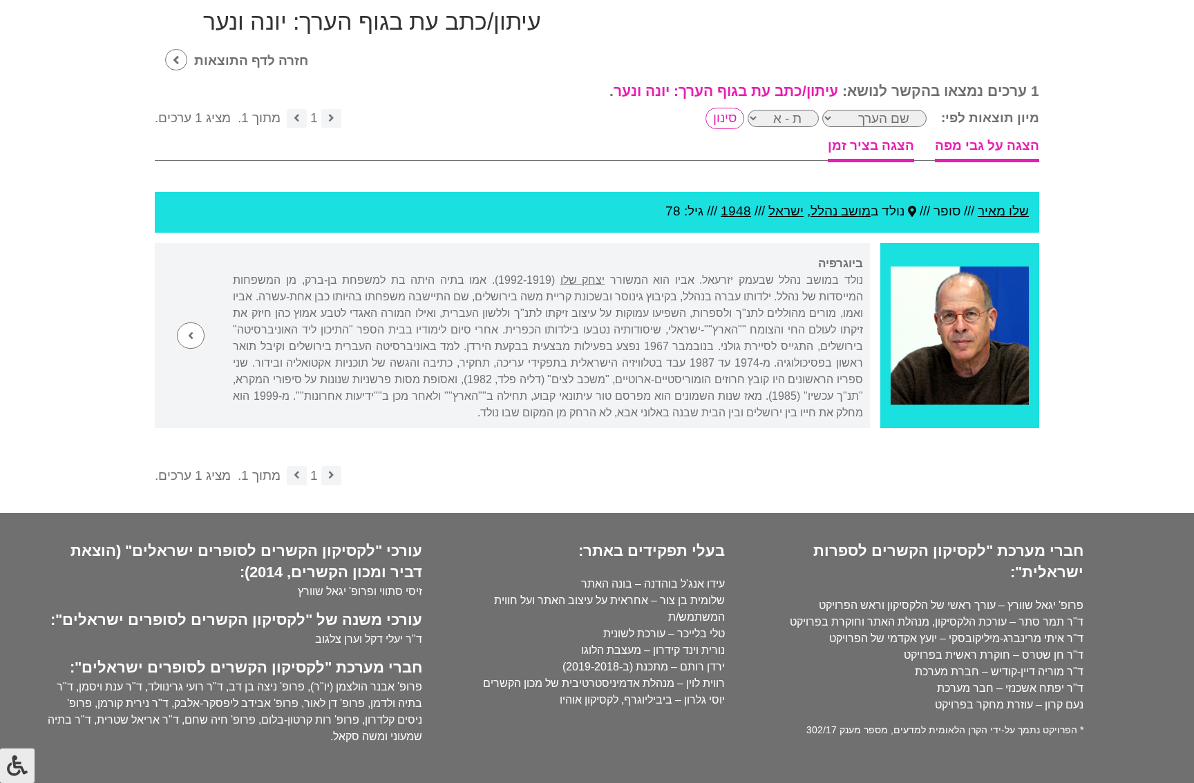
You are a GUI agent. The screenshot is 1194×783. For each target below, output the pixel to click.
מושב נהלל (841, 211)
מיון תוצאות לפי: (990, 117)
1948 (736, 211)
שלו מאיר (1003, 211)
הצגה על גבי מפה (987, 145)
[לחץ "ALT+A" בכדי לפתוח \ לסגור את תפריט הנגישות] (17, 765)
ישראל (786, 211)
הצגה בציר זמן (871, 145)
